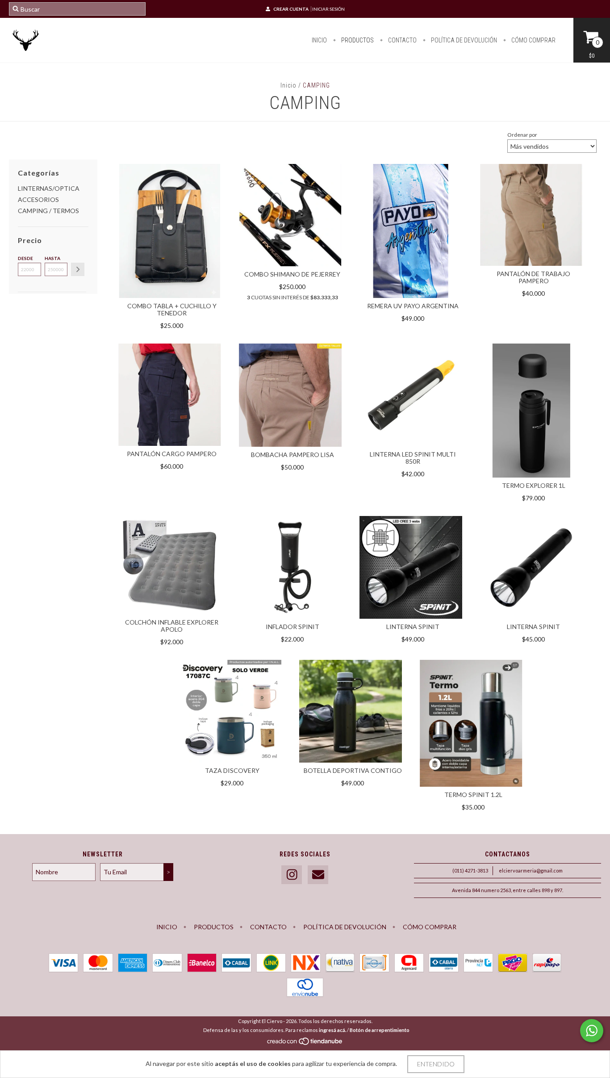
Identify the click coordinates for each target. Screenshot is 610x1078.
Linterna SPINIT (412, 626)
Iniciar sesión (328, 9)
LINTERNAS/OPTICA (48, 188)
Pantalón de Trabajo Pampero (533, 277)
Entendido (436, 1064)
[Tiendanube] (305, 1043)
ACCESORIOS (38, 199)
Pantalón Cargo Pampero (172, 453)
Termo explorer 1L (533, 485)
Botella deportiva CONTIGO (353, 770)
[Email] (318, 875)
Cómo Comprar (533, 40)
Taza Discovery (232, 770)
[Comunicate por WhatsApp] (591, 1030)
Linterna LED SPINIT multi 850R (413, 457)
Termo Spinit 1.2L (473, 794)
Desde (25, 258)
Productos (357, 40)
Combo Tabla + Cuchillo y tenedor (172, 309)
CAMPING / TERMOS (48, 210)
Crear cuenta (291, 9)
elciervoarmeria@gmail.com (531, 870)
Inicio (319, 40)
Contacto (402, 40)
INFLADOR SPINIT (292, 626)
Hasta (52, 258)
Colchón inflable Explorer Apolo (171, 625)
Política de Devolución (463, 40)
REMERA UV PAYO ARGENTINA (413, 306)
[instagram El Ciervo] (291, 875)
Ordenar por (522, 134)
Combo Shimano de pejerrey (292, 274)
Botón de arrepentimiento (379, 1030)
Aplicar (77, 269)
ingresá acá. (332, 1030)
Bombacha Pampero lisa (292, 454)
